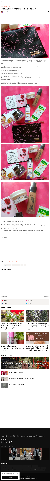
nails (43, 467)
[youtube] (4, 442)
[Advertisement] (25, 18)
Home (2, 6)
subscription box (22, 261)
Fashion (21, 465)
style (35, 469)
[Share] (48, 12)
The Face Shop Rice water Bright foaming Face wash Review (21, 378)
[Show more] (25, 265)
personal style (5, 469)
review (13, 469)
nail (31, 467)
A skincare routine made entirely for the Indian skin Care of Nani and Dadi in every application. (37, 348)
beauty (28, 465)
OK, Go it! (10, 477)
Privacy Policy (22, 476)
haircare (35, 465)
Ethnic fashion (13, 465)
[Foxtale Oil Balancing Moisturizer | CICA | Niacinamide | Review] (12, 338)
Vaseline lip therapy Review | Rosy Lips (17, 372)
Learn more (9, 474)
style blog (41, 469)
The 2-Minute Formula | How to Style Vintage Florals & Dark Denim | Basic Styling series (12, 326)
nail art (37, 467)
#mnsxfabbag (7, 6)
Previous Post (4, 296)
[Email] (22, 265)
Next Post (46, 296)
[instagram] (9, 442)
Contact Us (29, 476)
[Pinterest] (19, 265)
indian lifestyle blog (7, 467)
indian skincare (17, 467)
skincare (20, 469)
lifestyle (25, 467)
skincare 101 (28, 469)
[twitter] (7, 442)
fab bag (13, 261)
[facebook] (1, 442)
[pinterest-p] (11, 442)
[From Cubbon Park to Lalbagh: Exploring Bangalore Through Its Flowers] (37, 316)
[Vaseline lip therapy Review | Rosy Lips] (4, 373)
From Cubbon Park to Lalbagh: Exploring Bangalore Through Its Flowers (37, 326)
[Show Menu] (1, 2)
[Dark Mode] (46, 2)
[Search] (48, 2)
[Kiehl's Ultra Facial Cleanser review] (4, 385)
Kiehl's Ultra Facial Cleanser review (16, 384)
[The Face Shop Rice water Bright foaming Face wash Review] (4, 379)
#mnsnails (5, 465)
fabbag (17, 261)
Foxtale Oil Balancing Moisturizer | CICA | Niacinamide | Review (12, 348)
